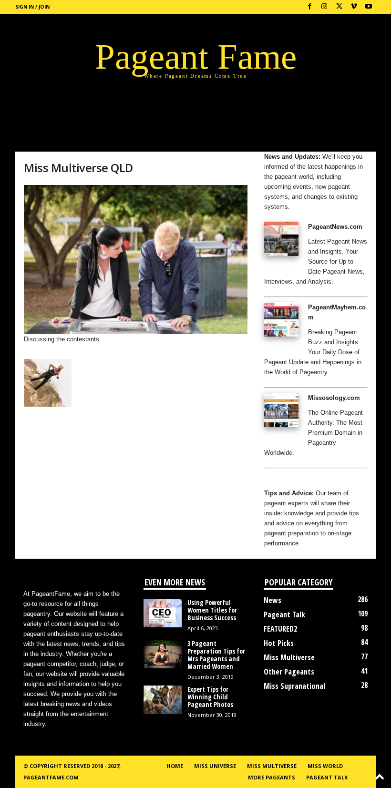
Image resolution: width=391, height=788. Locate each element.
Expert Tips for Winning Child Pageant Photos (210, 697)
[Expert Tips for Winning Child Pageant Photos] (163, 700)
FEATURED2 (280, 629)
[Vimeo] (354, 7)
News (272, 600)
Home (174, 765)
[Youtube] (368, 7)
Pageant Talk (284, 614)
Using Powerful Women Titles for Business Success (212, 610)
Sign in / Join (32, 6)
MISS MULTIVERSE (272, 765)
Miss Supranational (294, 686)
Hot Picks (279, 643)
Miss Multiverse (289, 657)
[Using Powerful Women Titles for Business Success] (163, 613)
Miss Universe (215, 765)
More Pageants (271, 777)
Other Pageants (289, 671)
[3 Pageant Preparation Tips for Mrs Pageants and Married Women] (163, 654)
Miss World (325, 765)
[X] (339, 7)
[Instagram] (324, 7)
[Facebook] (309, 7)
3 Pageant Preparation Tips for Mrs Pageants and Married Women (216, 655)
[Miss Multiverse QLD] (135, 259)
